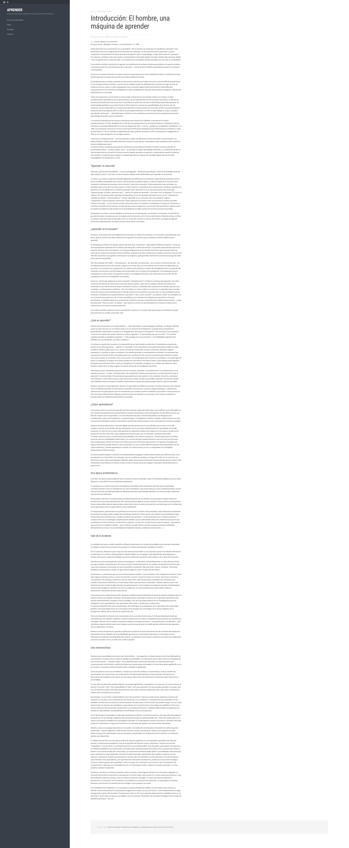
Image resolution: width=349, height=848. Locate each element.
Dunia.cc (171, 827)
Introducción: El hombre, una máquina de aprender (130, 22)
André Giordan (107, 11)
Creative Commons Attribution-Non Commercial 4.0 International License (133, 827)
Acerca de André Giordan (15, 20)
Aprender (14, 10)
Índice (9, 25)
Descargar (10, 29)
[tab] (4, 2)
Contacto (10, 34)
